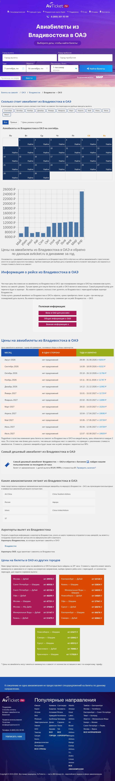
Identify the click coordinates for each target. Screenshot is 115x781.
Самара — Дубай (69, 618)
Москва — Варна (90, 729)
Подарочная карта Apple (55, 12)
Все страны (40, 749)
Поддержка (74, 12)
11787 (101, 380)
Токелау (37, 732)
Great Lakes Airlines (71, 715)
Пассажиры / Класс (58, 63)
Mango (71, 742)
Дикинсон (53, 726)
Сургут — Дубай (68, 607)
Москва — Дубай (21, 579)
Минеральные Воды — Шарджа (75, 591)
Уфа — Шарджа (68, 601)
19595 (102, 413)
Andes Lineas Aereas (71, 759)
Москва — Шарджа (22, 601)
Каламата (61, 709)
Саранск (60, 722)
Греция (37, 736)
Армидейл (53, 716)
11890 (102, 400)
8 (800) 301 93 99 (59, 16)
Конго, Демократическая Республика (41, 742)
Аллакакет (53, 712)
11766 (102, 373)
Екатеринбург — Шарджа (72, 612)
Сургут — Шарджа (45, 643)
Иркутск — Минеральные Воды (96, 719)
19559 (102, 433)
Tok (58, 729)
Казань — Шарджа (69, 584)
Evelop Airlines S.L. (71, 749)
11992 (102, 386)
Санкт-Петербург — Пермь (94, 726)
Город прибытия (65, 53)
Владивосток (10, 546)
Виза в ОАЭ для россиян (57, 312)
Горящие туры (35, 12)
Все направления (92, 732)
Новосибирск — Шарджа (48, 632)
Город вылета (8, 53)
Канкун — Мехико (90, 722)
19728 (102, 420)
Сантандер (61, 706)
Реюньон (38, 719)
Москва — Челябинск (92, 709)
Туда (4, 63)
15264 (102, 407)
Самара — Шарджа (46, 637)
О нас (85, 12)
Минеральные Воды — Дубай (26, 612)
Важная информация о (57, 324)
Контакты (106, 12)
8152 (101, 366)
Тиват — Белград (90, 716)
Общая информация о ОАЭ (57, 318)
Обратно (29, 63)
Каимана (52, 706)
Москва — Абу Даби (22, 607)
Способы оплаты (9, 710)
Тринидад (61, 719)
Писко (59, 726)
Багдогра (52, 709)
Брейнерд (53, 719)
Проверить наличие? (86, 468)
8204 (101, 360)
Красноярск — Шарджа (47, 654)
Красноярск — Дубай (47, 649)
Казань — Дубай (20, 618)
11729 (102, 393)
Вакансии (6, 715)
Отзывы (94, 12)
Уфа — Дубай (19, 595)
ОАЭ (36, 729)
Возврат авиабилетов (11, 712)
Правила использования (12, 720)
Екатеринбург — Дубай (71, 579)
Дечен (51, 722)
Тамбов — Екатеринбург (93, 706)
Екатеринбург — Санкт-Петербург (97, 712)
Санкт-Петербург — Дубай (25, 590)
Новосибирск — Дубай (71, 595)
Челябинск (61, 716)
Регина (60, 712)
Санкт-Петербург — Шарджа (26, 584)
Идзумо (52, 729)
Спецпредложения (17, 12)
